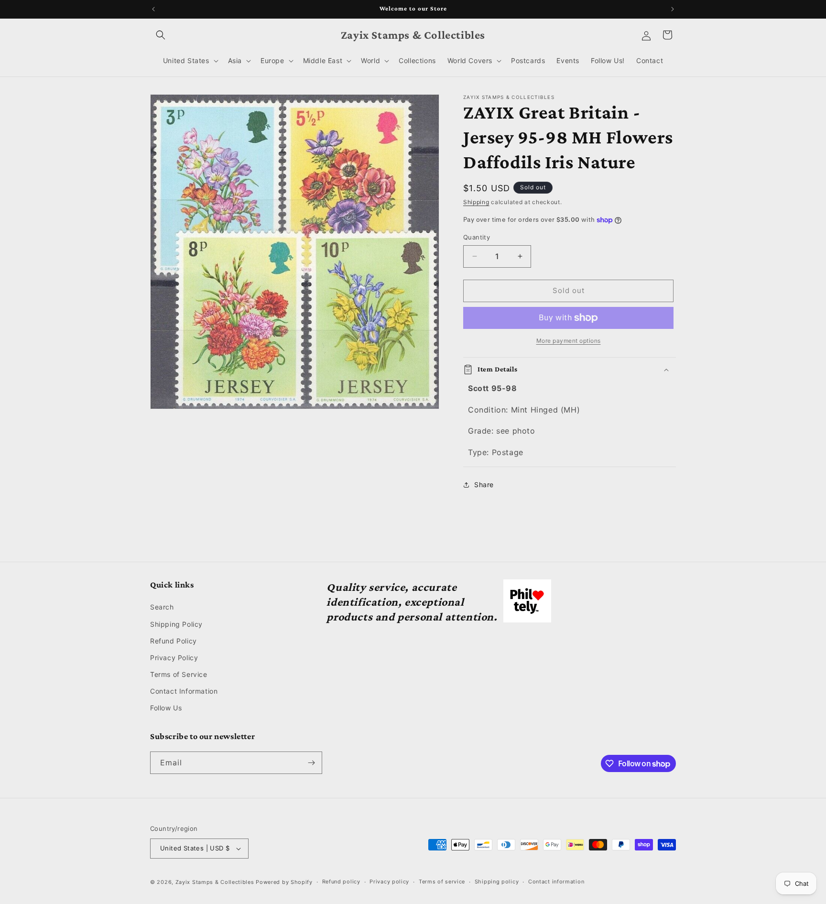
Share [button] (484, 484)
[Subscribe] (311, 763)
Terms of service (442, 881)
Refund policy (341, 881)
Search (162, 607)
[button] (160, 34)
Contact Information (183, 691)
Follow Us (166, 708)
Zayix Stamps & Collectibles (214, 882)
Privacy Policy (174, 657)
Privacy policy (389, 881)
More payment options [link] (568, 340)
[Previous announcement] (153, 9)
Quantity (476, 237)
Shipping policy (497, 881)
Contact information (556, 881)
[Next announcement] (672, 9)
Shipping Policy (176, 624)
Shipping (476, 202)
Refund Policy (173, 641)
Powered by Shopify (284, 882)
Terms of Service (178, 674)
